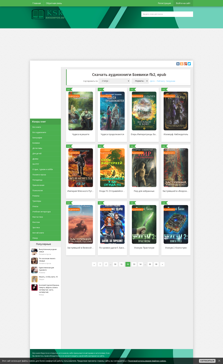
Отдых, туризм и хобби (42, 169)
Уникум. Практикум (144, 247)
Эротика (36, 227)
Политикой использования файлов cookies (147, 361)
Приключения (38, 185)
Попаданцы (37, 180)
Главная (37, 3)
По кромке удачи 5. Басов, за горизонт (118, 247)
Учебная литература (41, 211)
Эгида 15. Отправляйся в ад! (113, 191)
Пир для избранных (144, 191)
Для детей (36, 153)
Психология (37, 190)
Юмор (35, 238)
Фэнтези (36, 222)
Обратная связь (54, 3)
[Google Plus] (185, 63)
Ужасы (35, 206)
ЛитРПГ (35, 164)
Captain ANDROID (47, 14)
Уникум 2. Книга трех (176, 247)
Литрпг (41, 279)
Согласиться (207, 361)
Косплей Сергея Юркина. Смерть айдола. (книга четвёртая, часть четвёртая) (49, 288)
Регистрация (164, 3)
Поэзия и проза (39, 174)
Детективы (37, 148)
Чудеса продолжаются (112, 134)
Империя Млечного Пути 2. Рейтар (85, 191)
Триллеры (36, 201)
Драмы (35, 159)
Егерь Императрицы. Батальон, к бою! (150, 134)
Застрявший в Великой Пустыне (84, 247)
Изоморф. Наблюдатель (176, 134)
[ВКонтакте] (178, 63)
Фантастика (37, 217)
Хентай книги (38, 232)
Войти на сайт (183, 3)
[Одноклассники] (181, 63)
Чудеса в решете (80, 134)
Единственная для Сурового (46, 268)
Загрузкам (170, 81)
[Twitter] (189, 63)
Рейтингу (161, 81)
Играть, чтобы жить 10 (48, 277)
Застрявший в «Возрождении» (178, 191)
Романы (35, 196)
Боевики (36, 143)
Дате (152, 81)
